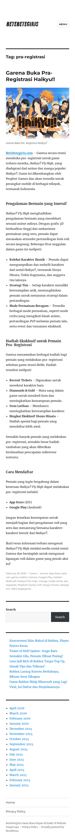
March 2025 (18, 775)
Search (11, 609)
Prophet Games (27, 584)
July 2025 (16, 754)
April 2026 (17, 708)
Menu (63, 24)
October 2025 (19, 739)
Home (10, 802)
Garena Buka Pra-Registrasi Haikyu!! (30, 76)
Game (33, 573)
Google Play (45, 577)
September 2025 (21, 744)
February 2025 (19, 780)
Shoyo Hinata (51, 584)
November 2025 (21, 734)
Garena (32, 577)
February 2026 (20, 718)
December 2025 (20, 729)
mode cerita (55, 581)
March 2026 (18, 713)
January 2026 (19, 723)
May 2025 (16, 764)
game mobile (19, 577)
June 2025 (16, 759)
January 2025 (19, 785)
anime (44, 573)
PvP (39, 584)
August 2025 (18, 749)
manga (43, 581)
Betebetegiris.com (19, 153)
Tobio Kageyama (21, 588)
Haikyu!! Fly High (27, 581)
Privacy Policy (15, 811)
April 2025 (16, 770)
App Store (55, 573)
